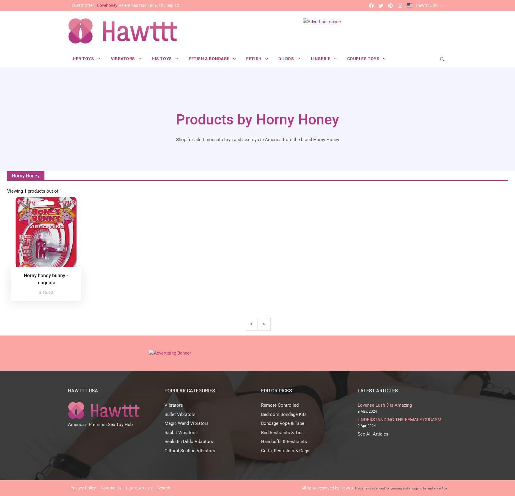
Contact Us (111, 488)
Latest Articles (139, 488)
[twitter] (381, 5)
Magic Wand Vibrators (187, 423)
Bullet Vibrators (180, 414)
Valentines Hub (124, 5)
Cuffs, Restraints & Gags (285, 450)
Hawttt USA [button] (426, 5)
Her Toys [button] (84, 58)
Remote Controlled (280, 405)
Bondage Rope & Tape (282, 423)
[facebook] (371, 5)
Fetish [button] (254, 58)
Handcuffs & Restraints (284, 441)
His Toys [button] (162, 58)
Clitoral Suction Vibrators (190, 450)
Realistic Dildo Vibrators (189, 441)
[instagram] (400, 5)
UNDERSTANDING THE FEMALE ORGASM (399, 419)
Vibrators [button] (123, 58)
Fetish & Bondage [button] (210, 58)
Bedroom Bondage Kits (284, 414)
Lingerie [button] (321, 58)
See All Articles (373, 434)
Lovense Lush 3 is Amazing (385, 405)
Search (163, 488)
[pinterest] (390, 5)
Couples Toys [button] (364, 58)
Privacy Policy (83, 488)
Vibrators (174, 405)
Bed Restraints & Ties (282, 432)
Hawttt (346, 488)
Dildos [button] (286, 58)
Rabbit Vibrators (181, 432)
